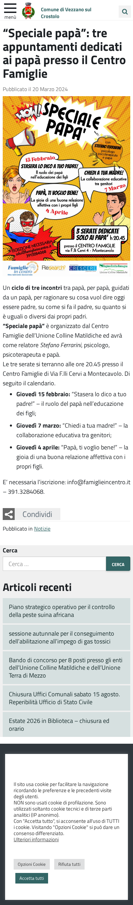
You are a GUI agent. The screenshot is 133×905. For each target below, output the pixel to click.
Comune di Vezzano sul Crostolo (66, 12)
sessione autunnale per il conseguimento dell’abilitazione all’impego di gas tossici (61, 637)
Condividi (37, 513)
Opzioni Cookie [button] (32, 864)
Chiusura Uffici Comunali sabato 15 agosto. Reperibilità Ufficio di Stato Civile (64, 698)
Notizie (42, 528)
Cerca (10, 550)
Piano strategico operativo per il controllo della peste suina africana (62, 611)
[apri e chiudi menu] (10, 7)
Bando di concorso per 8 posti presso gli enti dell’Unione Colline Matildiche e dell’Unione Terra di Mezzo (65, 667)
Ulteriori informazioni (36, 839)
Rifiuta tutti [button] (69, 864)
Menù (10, 16)
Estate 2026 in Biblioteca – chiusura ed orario (59, 724)
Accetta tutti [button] (31, 878)
